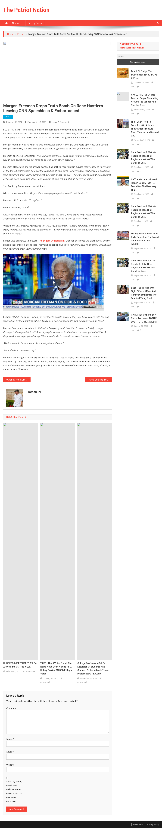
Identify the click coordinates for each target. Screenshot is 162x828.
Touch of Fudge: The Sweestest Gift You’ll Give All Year (144, 74)
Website (10, 764)
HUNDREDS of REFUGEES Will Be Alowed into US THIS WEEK (20, 665)
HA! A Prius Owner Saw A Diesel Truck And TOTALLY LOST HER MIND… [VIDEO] (144, 318)
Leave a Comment (60, 122)
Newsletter (17, 23)
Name (10, 738)
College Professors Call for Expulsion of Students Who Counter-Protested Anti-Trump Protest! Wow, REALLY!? (93, 668)
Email (10, 751)
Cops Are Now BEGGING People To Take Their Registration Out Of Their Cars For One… (143, 157)
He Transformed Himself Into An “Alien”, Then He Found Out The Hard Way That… (144, 184)
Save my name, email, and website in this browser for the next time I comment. (14, 791)
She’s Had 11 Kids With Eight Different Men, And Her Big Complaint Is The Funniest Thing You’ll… (143, 293)
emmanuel (32, 122)
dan (132, 87)
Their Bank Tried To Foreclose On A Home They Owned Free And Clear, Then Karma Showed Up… (145, 129)
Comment (12, 708)
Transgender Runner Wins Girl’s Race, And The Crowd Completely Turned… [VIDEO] (145, 238)
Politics (8, 116)
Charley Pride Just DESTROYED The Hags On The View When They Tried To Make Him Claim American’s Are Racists (18, 379)
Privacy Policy (35, 23)
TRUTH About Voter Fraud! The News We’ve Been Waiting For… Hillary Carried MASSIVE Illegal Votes (56, 668)
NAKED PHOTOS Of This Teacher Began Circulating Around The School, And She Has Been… (144, 100)
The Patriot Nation (26, 10)
